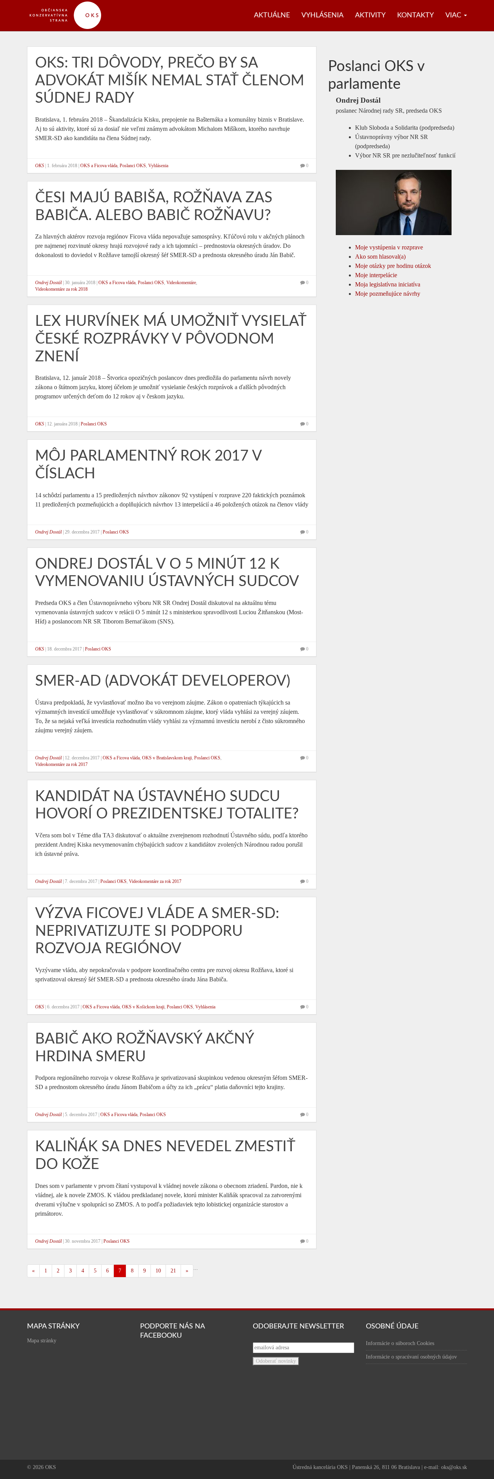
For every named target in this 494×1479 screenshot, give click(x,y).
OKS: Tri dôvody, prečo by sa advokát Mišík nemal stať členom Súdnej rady (169, 80)
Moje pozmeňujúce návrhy (387, 293)
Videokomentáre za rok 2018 (61, 289)
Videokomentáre (181, 282)
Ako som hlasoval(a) (380, 256)
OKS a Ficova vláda (98, 165)
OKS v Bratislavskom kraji (167, 758)
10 (158, 1271)
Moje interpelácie (376, 275)
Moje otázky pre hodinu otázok (393, 266)
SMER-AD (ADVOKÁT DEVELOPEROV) (162, 681)
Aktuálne (272, 15)
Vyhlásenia (322, 15)
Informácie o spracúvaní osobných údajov (411, 1357)
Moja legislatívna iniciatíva (387, 284)
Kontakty (415, 15)
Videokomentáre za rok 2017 (61, 764)
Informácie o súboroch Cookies (400, 1343)
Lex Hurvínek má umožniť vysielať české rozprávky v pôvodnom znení (170, 339)
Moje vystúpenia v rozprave (389, 247)
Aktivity (370, 15)
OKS (39, 165)
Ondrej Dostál (48, 282)
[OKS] (69, 4)
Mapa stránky (41, 1340)
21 (173, 1271)
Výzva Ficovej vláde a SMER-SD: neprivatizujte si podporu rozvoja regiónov (157, 931)
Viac (454, 15)
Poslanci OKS (133, 165)
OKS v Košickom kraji (143, 1007)
